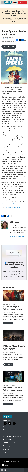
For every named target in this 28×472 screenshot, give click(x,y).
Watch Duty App (14, 19)
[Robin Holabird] (4, 224)
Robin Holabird (5, 39)
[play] (2, 470)
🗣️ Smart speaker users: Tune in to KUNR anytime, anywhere (14, 264)
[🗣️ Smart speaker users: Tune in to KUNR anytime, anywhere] (14, 252)
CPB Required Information (9, 429)
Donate (23, 2)
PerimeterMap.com (21, 18)
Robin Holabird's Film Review (13, 207)
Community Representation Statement (12, 436)
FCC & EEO (5, 452)
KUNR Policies (6, 449)
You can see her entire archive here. (12, 204)
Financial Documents (8, 433)
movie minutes (20, 211)
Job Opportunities (7, 439)
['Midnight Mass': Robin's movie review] (13, 335)
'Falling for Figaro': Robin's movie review (12, 307)
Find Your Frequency (8, 446)
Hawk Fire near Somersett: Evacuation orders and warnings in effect (14, 13)
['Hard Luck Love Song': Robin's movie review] (13, 376)
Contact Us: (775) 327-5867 (9, 442)
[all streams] (26, 470)
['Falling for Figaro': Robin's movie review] (13, 295)
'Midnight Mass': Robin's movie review (14, 347)
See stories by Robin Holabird (18, 236)
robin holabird (9, 211)
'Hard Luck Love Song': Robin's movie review (13, 389)
